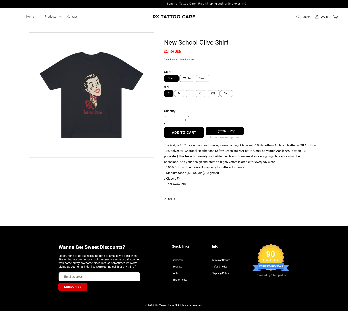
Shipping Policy (220, 273)
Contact (176, 273)
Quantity (169, 111)
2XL (213, 93)
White (186, 78)
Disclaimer (177, 260)
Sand (202, 78)
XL (200, 93)
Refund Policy (219, 266)
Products (177, 266)
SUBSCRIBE (73, 286)
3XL (226, 93)
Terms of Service (221, 260)
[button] (50, 17)
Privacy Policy (179, 279)
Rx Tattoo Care (164, 305)
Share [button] (171, 198)
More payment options (224, 137)
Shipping (169, 59)
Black (171, 78)
